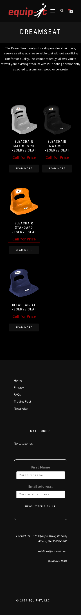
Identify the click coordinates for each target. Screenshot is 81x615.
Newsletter (21, 408)
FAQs (17, 394)
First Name (40, 467)
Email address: (40, 486)
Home (18, 380)
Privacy (19, 387)
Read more (24, 168)
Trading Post (22, 401)
